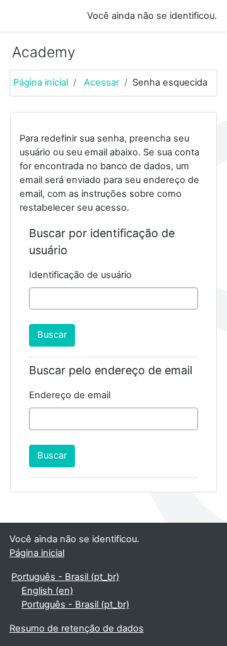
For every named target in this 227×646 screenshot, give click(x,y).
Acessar (101, 82)
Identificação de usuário (80, 275)
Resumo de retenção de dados (76, 628)
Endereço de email (69, 395)
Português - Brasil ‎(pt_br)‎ (65, 576)
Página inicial (40, 82)
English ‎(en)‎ (47, 590)
